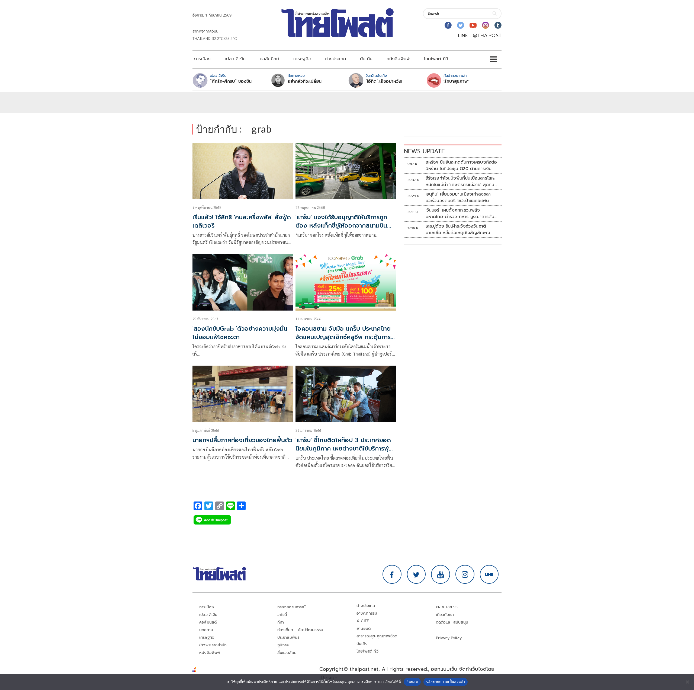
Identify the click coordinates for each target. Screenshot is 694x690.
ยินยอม (412, 681)
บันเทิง (366, 59)
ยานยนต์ (363, 628)
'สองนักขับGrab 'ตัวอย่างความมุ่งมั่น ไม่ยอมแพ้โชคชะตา (239, 332)
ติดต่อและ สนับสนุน (452, 622)
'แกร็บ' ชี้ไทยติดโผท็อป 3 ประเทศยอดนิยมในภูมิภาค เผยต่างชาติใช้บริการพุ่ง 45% (344, 448)
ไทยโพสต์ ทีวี (436, 59)
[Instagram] (485, 25)
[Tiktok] (498, 25)
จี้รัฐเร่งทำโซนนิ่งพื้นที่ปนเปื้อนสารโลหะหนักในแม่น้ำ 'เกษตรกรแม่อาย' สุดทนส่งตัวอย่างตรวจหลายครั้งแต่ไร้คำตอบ (461, 181)
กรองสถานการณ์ (291, 607)
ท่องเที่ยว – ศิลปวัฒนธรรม (300, 630)
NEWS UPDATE (424, 151)
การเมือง (202, 59)
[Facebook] (448, 25)
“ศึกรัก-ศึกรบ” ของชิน (231, 81)
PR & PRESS (447, 607)
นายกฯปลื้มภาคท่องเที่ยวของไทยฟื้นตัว (242, 440)
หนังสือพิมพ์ (398, 59)
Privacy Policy (449, 638)
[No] (687, 682)
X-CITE (362, 621)
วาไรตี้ (282, 615)
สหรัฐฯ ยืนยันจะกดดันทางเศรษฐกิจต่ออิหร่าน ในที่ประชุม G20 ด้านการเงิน (461, 165)
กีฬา (280, 622)
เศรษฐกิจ (302, 59)
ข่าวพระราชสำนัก (213, 645)
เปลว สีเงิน (235, 59)
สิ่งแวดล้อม (287, 653)
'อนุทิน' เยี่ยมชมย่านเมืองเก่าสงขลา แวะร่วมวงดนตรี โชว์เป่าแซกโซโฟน (458, 197)
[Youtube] (473, 25)
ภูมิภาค (283, 645)
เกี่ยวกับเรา (445, 615)
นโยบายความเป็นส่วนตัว (445, 681)
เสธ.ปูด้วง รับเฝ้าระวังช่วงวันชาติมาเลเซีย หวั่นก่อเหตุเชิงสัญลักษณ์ (458, 229)
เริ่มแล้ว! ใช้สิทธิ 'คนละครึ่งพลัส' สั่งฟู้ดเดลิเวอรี (241, 221)
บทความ (206, 630)
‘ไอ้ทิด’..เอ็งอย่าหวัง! (384, 81)
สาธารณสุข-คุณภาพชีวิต (376, 636)
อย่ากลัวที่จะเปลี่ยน (305, 81)
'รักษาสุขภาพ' (456, 81)
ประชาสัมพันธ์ (288, 637)
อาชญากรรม (366, 613)
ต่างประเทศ (335, 59)
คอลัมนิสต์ (269, 59)
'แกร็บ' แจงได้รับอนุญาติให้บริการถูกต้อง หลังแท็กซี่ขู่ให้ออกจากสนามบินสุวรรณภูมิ (341, 225)
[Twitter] (460, 25)
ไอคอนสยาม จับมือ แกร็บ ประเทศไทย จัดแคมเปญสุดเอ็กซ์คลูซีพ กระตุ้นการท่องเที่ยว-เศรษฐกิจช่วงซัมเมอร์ (343, 337)
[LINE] (489, 574)
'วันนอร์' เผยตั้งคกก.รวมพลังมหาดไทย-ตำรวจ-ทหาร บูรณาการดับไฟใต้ (460, 213)
